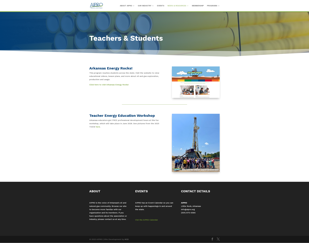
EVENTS (160, 6)
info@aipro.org (188, 209)
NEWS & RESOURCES (177, 6)
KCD (127, 239)
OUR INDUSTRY (144, 6)
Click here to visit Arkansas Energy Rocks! (109, 85)
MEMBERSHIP (198, 6)
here (98, 127)
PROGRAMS (212, 6)
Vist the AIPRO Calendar (146, 220)
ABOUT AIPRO (126, 6)
